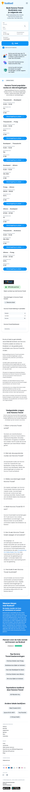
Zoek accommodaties (11, 47)
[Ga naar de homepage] (7, 3)
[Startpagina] (3, 80)
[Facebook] (7, 775)
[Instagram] (3, 775)
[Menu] (27, 3)
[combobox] (15, 24)
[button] (25, 26)
